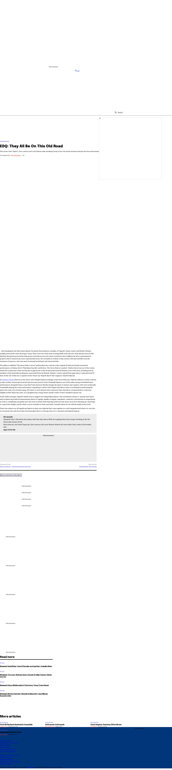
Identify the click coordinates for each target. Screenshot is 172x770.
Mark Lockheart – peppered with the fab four (15, 467)
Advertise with (9, 742)
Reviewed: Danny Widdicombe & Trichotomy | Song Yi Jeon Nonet (24, 685)
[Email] (16, 480)
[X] (3, 480)
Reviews (2, 663)
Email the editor (5, 745)
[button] (118, 112)
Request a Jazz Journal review (10, 755)
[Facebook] (9, 480)
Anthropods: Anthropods (54, 724)
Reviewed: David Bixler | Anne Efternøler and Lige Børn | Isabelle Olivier (26, 666)
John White (93, 727)
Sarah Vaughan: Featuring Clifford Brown (106, 724)
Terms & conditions (6, 759)
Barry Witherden (16, 155)
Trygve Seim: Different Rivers (11, 732)
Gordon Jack (3, 727)
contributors (8, 749)
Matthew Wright (8, 380)
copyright (30, 767)
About (6, 740)
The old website (9, 761)
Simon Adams (3, 734)
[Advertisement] (90, 63)
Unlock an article (5, 763)
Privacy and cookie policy (8, 751)
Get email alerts (5, 747)
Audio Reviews (4, 141)
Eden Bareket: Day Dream (88, 467)
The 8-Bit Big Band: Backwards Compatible (16, 724)
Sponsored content (6, 757)
